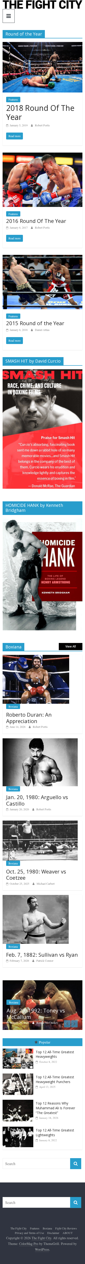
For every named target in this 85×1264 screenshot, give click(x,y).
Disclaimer (53, 1233)
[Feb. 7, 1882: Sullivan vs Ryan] (36, 897)
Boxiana (13, 706)
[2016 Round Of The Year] (42, 155)
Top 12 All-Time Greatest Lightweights (55, 1133)
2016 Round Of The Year (36, 220)
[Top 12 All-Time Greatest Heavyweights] (19, 1049)
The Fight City (18, 1228)
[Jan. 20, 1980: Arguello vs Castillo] (40, 741)
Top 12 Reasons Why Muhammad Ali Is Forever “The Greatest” (55, 1108)
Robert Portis (42, 125)
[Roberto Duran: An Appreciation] (36, 657)
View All (70, 646)
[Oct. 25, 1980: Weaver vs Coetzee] (40, 823)
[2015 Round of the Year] (42, 257)
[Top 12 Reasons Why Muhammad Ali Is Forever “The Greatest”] (19, 1100)
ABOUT (67, 1233)
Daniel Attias (42, 330)
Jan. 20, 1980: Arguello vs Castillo (37, 800)
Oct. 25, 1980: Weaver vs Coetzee (36, 874)
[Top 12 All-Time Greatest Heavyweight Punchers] (19, 1074)
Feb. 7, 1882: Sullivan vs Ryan (42, 954)
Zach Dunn (44, 1023)
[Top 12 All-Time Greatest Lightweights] (19, 1127)
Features (13, 99)
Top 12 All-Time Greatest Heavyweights (55, 1054)
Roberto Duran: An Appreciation (29, 717)
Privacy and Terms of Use (29, 1233)
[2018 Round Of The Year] (42, 44)
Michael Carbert (46, 883)
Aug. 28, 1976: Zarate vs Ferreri (38, 1013)
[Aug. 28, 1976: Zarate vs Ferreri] (44, 983)
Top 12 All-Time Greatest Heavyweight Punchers (55, 1079)
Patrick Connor (44, 960)
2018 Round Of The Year (40, 112)
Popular (44, 1042)
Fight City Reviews (66, 1228)
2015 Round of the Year (35, 323)
